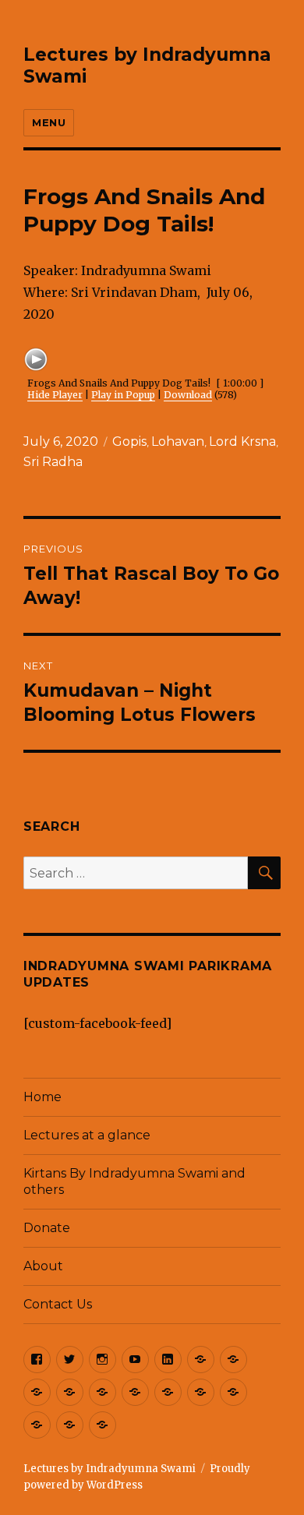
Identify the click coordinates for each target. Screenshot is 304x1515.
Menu (48, 122)
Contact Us (57, 1304)
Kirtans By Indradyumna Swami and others (134, 1181)
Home (42, 1096)
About (43, 1266)
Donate (46, 1227)
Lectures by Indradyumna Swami (109, 1468)
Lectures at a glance (86, 1135)
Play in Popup (123, 395)
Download (188, 395)
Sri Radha (53, 461)
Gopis (129, 441)
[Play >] (35, 359)
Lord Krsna (242, 441)
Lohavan (177, 441)
